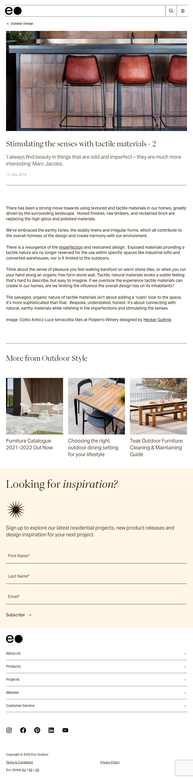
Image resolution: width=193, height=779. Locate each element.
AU (24, 770)
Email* (14, 596)
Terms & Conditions (19, 762)
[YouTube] (65, 730)
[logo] (13, 11)
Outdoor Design (22, 23)
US (37, 770)
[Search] (171, 10)
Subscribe (15, 615)
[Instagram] (9, 730)
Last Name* (18, 576)
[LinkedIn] (51, 730)
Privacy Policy (110, 762)
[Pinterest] (37, 730)
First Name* (19, 555)
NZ (30, 770)
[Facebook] (23, 730)
